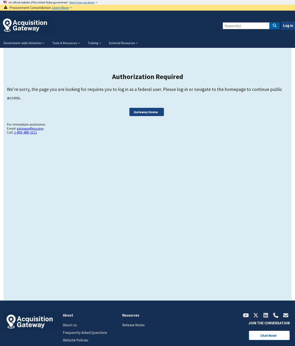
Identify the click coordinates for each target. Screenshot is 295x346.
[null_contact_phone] (276, 316)
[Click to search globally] (274, 25)
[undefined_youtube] (246, 316)
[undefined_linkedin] (266, 316)
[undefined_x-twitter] (256, 316)
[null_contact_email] (286, 316)
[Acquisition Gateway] (27, 32)
